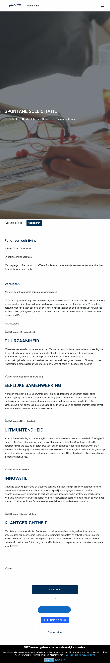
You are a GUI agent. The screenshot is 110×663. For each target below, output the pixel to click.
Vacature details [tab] (14, 222)
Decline (60, 660)
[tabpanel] (55, 437)
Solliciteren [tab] (34, 222)
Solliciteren (55, 589)
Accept (49, 660)
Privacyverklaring (87, 655)
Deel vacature (55, 632)
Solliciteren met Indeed (55, 620)
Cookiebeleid (72, 655)
